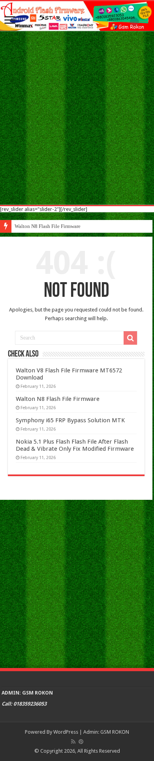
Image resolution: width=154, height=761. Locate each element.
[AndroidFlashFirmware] (77, 16)
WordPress (65, 732)
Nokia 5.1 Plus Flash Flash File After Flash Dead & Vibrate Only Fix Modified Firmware (75, 445)
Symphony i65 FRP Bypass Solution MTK (70, 420)
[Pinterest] (81, 741)
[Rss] (73, 741)
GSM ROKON (114, 732)
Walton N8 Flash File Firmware (48, 226)
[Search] (130, 338)
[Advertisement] (77, 118)
